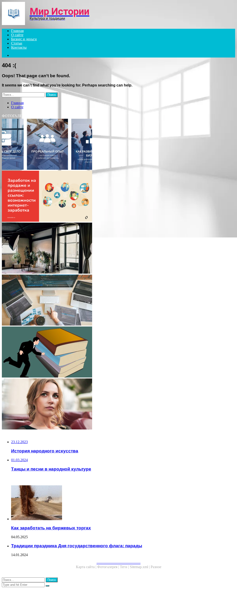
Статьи (16, 43)
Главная (17, 31)
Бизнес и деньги (24, 39)
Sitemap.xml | (140, 567)
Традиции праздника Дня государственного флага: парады (76, 545)
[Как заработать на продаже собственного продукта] (118, 197)
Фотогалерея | (108, 567)
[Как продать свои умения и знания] (118, 352)
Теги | (125, 567)
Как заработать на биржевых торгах (51, 527)
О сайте (17, 35)
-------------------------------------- (118, 563)
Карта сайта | (86, 567)
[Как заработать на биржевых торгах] (123, 503)
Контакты (19, 47)
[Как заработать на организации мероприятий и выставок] (118, 404)
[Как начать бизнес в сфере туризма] (118, 145)
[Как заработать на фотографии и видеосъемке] (118, 249)
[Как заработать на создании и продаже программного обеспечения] (118, 301)
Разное (156, 567)
